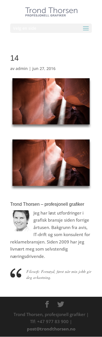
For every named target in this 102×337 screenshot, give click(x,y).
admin (22, 68)
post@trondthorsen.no (51, 329)
